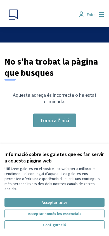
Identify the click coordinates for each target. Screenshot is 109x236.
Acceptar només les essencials (54, 213)
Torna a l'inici (54, 120)
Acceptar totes (55, 202)
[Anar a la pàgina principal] (41, 14)
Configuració (54, 224)
